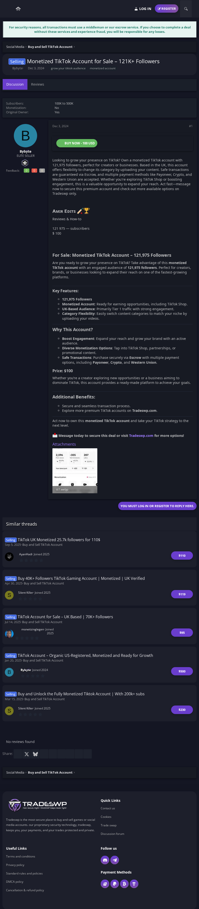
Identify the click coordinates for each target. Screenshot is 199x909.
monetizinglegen (32, 629)
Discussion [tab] (15, 84)
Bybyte (17, 68)
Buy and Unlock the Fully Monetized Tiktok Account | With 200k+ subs (81, 694)
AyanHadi (25, 554)
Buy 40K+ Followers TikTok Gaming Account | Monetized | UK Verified (81, 578)
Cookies (106, 817)
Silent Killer (25, 593)
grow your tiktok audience (68, 68)
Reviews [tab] (37, 84)
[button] (10, 8)
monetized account (103, 68)
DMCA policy (14, 882)
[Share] (184, 126)
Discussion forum (112, 834)
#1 (191, 126)
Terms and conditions (20, 856)
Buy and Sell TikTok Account (42, 544)
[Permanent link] (92, 212)
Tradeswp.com (141, 435)
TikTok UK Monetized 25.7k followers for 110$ (59, 539)
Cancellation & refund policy (25, 890)
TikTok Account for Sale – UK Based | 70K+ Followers (65, 616)
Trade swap (108, 825)
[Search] (186, 8)
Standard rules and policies (24, 873)
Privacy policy (15, 865)
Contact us (108, 808)
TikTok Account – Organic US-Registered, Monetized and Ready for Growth (85, 655)
